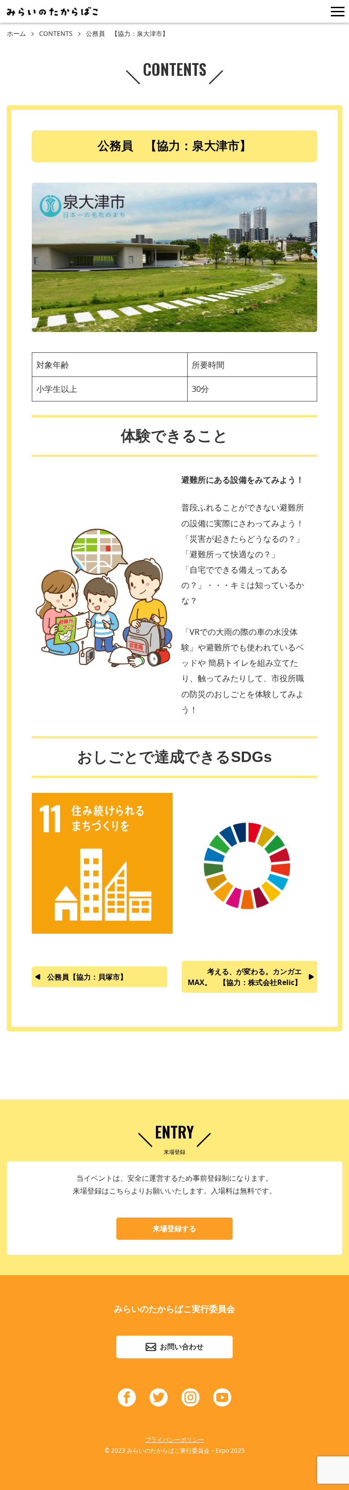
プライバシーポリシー (174, 1440)
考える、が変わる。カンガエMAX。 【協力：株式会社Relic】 (245, 976)
